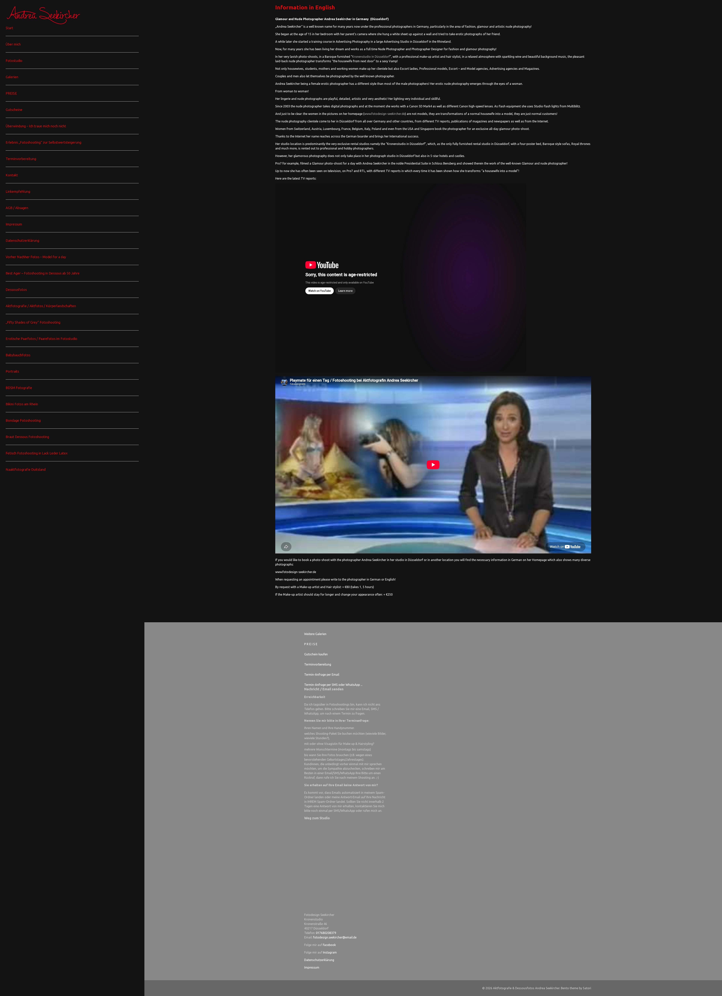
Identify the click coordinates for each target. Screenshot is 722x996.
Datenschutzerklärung (319, 960)
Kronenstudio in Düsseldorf (371, 56)
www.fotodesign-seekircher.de (384, 113)
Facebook (329, 945)
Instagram (330, 952)
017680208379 (326, 933)
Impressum (311, 967)
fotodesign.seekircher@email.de (334, 937)
